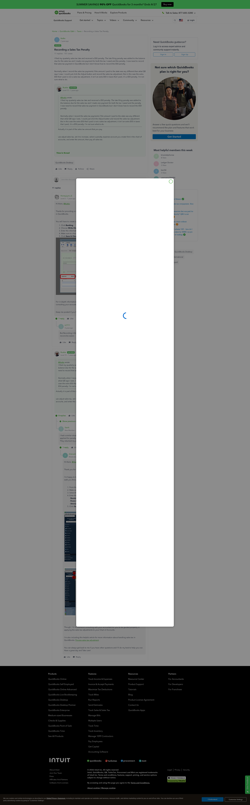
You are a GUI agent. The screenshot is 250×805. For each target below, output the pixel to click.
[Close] (171, 181)
